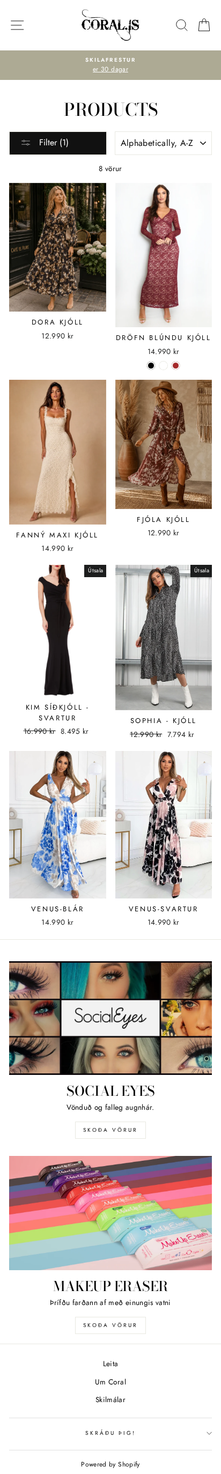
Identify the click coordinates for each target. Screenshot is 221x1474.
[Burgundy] (163, 366)
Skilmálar (110, 1399)
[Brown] (176, 366)
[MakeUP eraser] (110, 1213)
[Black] (151, 366)
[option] (110, 65)
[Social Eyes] (110, 1018)
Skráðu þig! (110, 1433)
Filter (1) (52, 142)
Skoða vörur (110, 1130)
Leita (111, 1363)
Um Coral (110, 1381)
